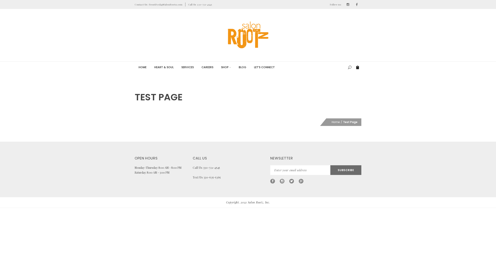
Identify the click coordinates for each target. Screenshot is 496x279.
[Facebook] (356, 4)
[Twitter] (291, 181)
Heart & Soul (164, 67)
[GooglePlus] (301, 181)
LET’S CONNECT (264, 67)
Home (142, 67)
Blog (242, 67)
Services (187, 67)
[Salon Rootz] (248, 35)
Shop (224, 67)
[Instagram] (348, 4)
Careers (207, 67)
